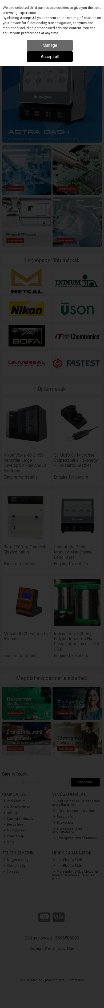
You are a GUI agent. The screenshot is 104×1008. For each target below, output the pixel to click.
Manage (49, 45)
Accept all (50, 56)
